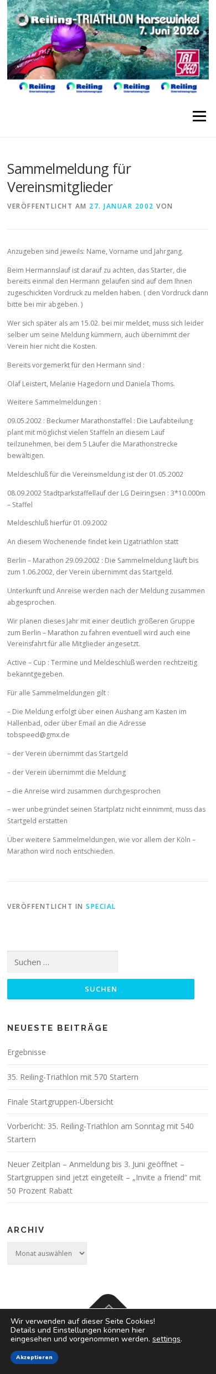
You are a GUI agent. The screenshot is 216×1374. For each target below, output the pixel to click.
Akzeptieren (34, 1357)
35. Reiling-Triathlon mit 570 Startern (72, 1077)
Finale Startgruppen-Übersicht (60, 1101)
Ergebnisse (26, 1052)
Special (101, 906)
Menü (198, 116)
